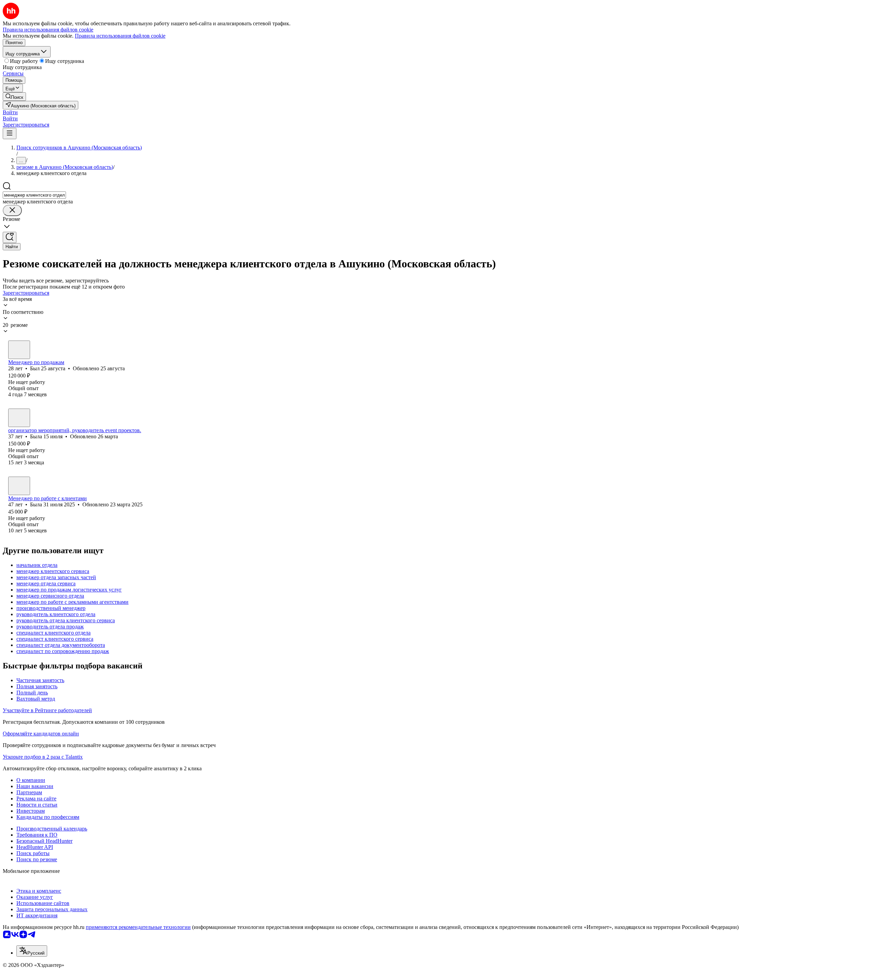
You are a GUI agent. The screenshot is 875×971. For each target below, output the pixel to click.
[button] (10, 112)
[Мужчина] (19, 350)
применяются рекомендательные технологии (138, 927)
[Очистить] (12, 210)
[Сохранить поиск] (9, 237)
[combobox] (34, 195)
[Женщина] (19, 418)
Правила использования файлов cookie (120, 36)
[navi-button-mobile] (9, 133)
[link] (14, 96)
